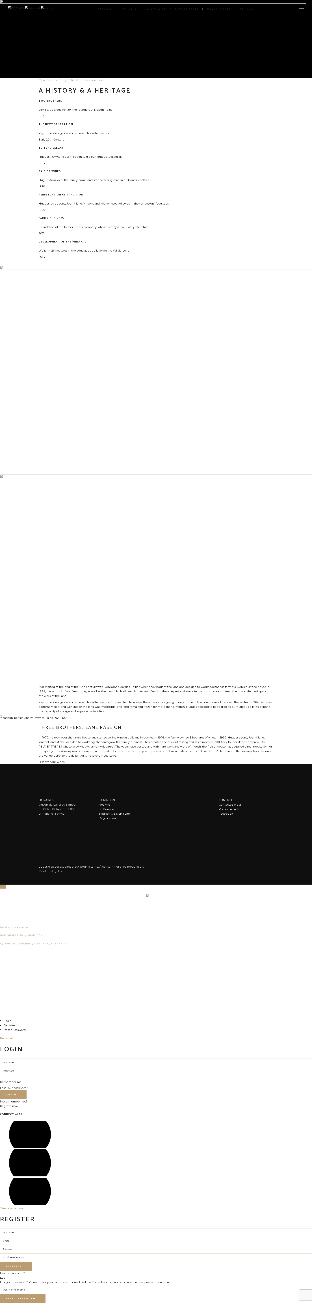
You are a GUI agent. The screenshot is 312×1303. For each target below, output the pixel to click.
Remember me (11, 1082)
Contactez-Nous (230, 804)
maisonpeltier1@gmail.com (21, 936)
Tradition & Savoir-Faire (114, 813)
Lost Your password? (14, 1088)
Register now (9, 1106)
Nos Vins (104, 804)
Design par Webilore (27, 1014)
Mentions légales (50, 871)
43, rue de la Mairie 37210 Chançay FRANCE (33, 944)
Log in (4, 1277)
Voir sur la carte (229, 809)
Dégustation (107, 818)
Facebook (226, 813)
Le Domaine (107, 809)
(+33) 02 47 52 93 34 (14, 927)
